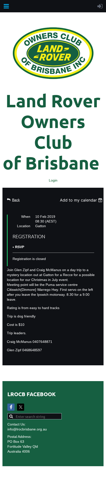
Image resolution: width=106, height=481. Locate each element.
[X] (20, 407)
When (25, 217)
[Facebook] (11, 407)
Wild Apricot (59, 475)
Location (23, 226)
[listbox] (82, 200)
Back (16, 200)
